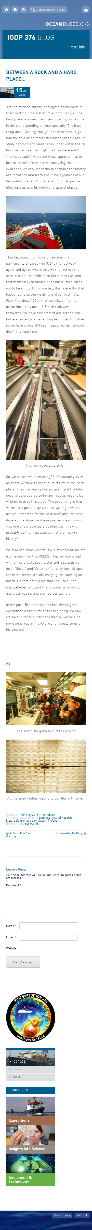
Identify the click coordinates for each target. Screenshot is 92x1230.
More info (78, 47)
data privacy (62, 1215)
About (16, 1077)
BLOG (30, 38)
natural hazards (62, 817)
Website (11, 948)
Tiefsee (52, 820)
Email (11, 937)
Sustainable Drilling (71, 833)
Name (11, 926)
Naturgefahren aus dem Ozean (26, 820)
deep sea (44, 817)
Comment (13, 885)
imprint (82, 1215)
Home (16, 1069)
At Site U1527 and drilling (19, 835)
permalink (32, 823)
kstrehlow (48, 815)
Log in (86, 9)
